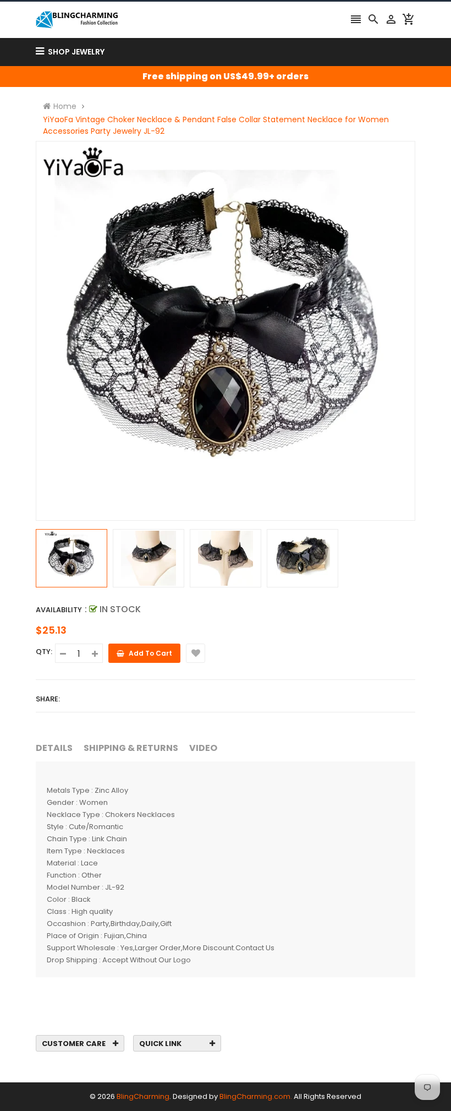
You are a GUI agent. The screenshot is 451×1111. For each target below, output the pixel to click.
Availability (59, 609)
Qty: (44, 651)
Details (54, 748)
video (203, 748)
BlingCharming (143, 1096)
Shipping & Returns (131, 748)
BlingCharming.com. (255, 1096)
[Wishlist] (195, 653)
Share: (48, 699)
